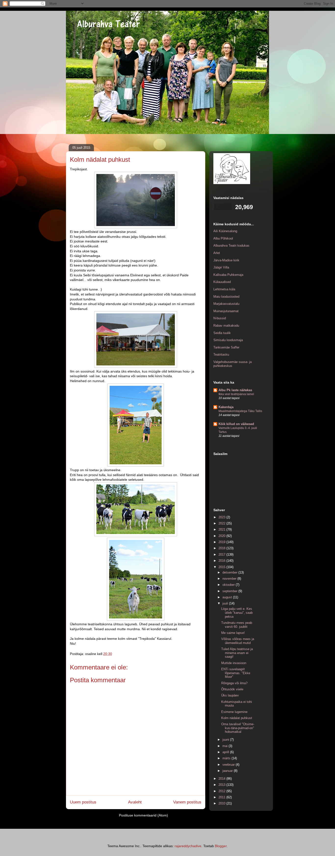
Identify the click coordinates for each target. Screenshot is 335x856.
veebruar (229, 764)
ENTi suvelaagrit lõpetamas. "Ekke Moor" (235, 673)
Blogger (221, 846)
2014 (222, 778)
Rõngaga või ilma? (234, 683)
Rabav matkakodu (226, 325)
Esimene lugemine (234, 712)
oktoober (229, 585)
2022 (222, 523)
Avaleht (135, 802)
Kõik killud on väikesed (236, 424)
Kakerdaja (226, 407)
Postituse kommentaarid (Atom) (143, 815)
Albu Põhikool (223, 238)
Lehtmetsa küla (224, 289)
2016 (222, 560)
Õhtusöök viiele (232, 689)
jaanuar (228, 771)
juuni (226, 739)
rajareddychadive (188, 846)
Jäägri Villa (221, 267)
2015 (222, 567)
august (227, 597)
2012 (222, 791)
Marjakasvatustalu (226, 304)
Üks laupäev (230, 695)
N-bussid (219, 318)
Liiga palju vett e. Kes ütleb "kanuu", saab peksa (237, 612)
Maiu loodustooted (226, 296)
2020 (222, 536)
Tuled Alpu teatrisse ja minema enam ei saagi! (237, 652)
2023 (222, 517)
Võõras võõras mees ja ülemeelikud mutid (237, 641)
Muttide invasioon (233, 663)
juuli (225, 603)
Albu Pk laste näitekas (235, 390)
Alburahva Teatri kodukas (231, 245)
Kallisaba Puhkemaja (228, 275)
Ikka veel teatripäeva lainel (236, 394)
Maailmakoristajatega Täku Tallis (240, 411)
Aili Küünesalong (225, 231)
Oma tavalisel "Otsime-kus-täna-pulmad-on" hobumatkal (237, 728)
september (230, 591)
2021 (222, 529)
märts (227, 758)
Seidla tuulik (222, 333)
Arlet (216, 253)
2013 (222, 785)
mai (225, 746)
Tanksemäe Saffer (226, 347)
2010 (222, 803)
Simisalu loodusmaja (228, 340)
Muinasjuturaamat (226, 311)
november (229, 578)
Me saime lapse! (233, 633)
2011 (222, 797)
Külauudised (222, 282)
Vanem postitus (187, 802)
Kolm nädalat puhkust (236, 718)
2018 (222, 548)
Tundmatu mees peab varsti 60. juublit (236, 625)
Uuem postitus (83, 802)
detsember (230, 572)
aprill (226, 752)
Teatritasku (221, 354)
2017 (222, 554)
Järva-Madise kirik (226, 260)
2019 (222, 542)
